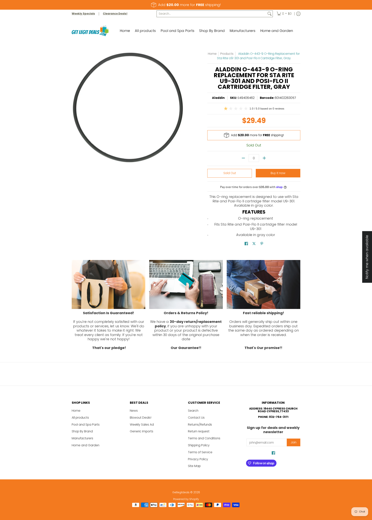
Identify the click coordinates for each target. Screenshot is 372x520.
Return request (198, 431)
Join (293, 442)
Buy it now (278, 173)
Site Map (194, 466)
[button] (246, 244)
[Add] (264, 158)
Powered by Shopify (186, 499)
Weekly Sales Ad (142, 424)
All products (80, 417)
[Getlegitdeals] (90, 31)
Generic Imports (141, 431)
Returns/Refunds (200, 424)
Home (212, 53)
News (134, 410)
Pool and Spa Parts (86, 424)
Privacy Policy (198, 459)
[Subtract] (243, 158)
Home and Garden (85, 445)
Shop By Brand (82, 431)
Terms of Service (200, 452)
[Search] (269, 14)
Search (193, 410)
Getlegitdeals (180, 492)
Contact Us (196, 417)
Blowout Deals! (140, 417)
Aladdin (218, 98)
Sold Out (229, 173)
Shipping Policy (199, 445)
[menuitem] (284, 14)
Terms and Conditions (204, 438)
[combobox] (211, 14)
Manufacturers (82, 438)
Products (226, 53)
